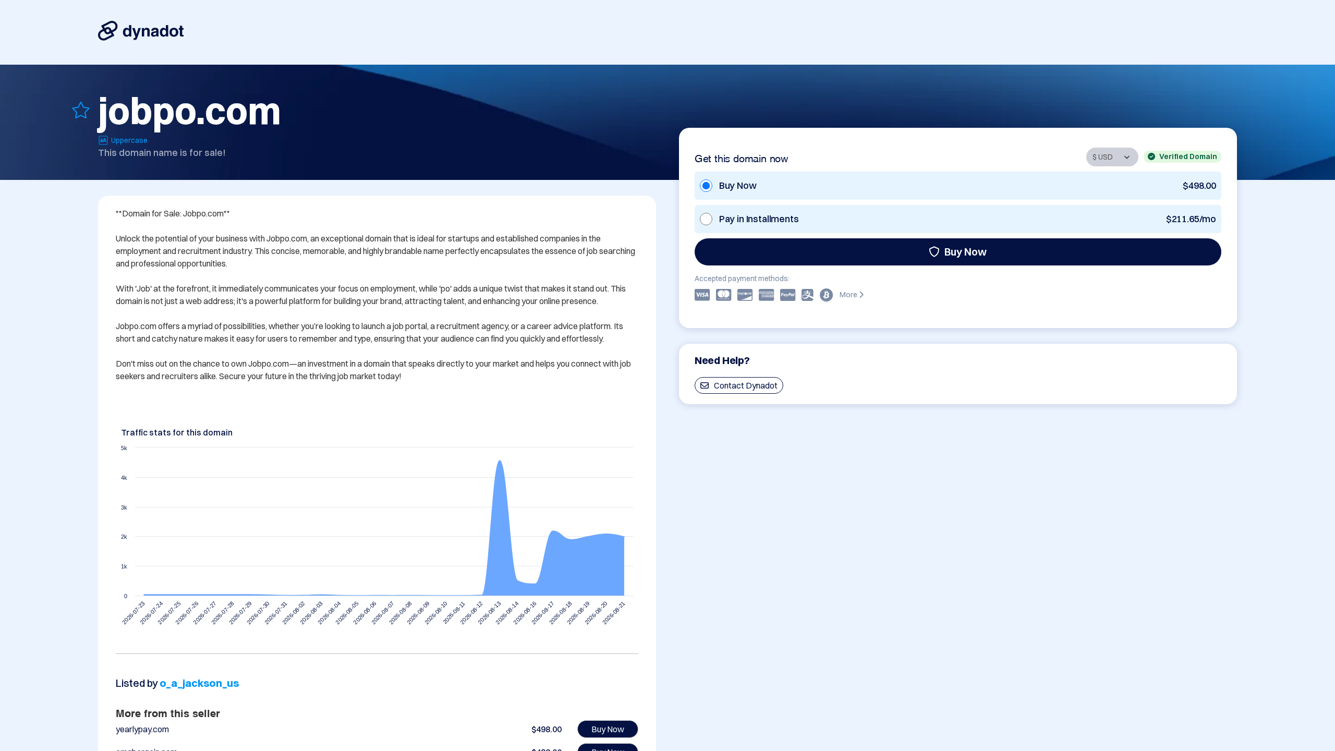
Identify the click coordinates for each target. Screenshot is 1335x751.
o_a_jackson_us (199, 682)
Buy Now (965, 251)
